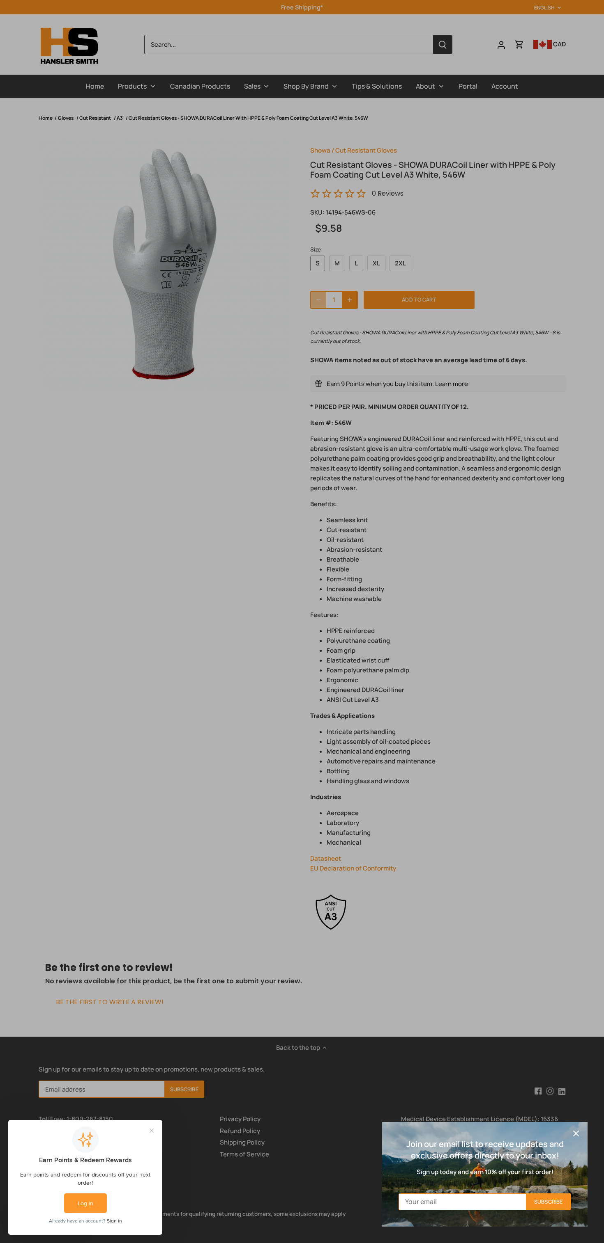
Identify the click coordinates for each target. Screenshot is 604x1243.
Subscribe (548, 1201)
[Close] (576, 1133)
